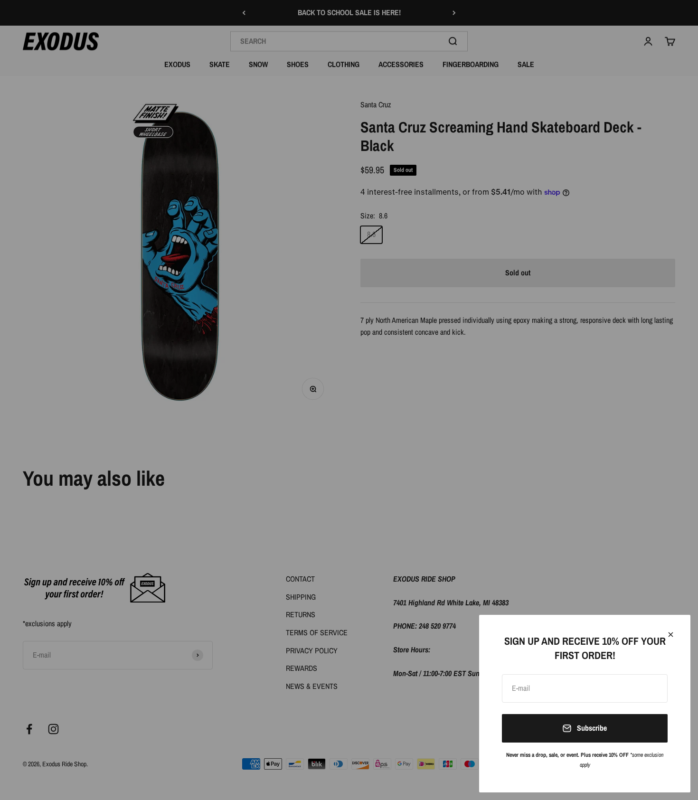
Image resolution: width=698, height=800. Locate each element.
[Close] (670, 634)
